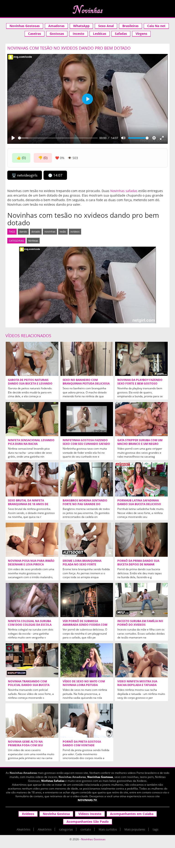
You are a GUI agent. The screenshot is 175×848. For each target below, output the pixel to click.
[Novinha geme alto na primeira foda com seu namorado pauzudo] (32, 721)
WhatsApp (81, 26)
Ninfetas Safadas (52, 781)
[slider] (58, 138)
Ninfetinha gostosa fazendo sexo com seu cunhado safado (86, 442)
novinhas (49, 231)
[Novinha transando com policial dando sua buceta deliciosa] (32, 660)
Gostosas (57, 33)
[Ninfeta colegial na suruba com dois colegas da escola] (32, 600)
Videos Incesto (89, 814)
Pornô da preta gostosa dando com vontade (82, 743)
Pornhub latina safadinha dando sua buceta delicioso (139, 502)
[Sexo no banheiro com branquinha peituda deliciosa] (86, 359)
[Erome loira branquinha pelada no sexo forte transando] (86, 540)
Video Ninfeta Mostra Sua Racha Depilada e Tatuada (137, 683)
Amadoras (56, 26)
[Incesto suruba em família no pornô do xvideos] (141, 600)
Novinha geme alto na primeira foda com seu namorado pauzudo (25, 745)
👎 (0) (42, 157)
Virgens (141, 33)
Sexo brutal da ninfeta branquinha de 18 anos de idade (28, 504)
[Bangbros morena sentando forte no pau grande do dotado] (86, 479)
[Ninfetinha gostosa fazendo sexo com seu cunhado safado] (86, 419)
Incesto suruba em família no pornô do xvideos (140, 623)
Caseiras (34, 33)
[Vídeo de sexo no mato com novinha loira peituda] (86, 660)
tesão (63, 231)
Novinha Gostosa (56, 814)
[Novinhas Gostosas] (87, 9)
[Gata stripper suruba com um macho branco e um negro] (141, 419)
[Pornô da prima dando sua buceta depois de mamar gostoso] (141, 540)
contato (85, 829)
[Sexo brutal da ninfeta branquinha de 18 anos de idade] (32, 479)
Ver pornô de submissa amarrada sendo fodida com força (85, 624)
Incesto (78, 33)
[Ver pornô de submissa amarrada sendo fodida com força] (86, 600)
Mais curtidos (108, 829)
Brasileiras (130, 26)
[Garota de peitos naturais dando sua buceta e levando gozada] (32, 359)
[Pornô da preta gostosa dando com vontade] (86, 721)
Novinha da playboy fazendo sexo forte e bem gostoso (139, 381)
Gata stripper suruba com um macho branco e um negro (139, 442)
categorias (66, 829)
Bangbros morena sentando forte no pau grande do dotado (85, 504)
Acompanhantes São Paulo (88, 821)
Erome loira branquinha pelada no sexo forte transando (82, 564)
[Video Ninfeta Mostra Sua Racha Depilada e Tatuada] (141, 660)
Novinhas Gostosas (25, 26)
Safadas (121, 33)
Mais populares (134, 829)
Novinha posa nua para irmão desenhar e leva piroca (31, 562)
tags (155, 829)
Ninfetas (33, 240)
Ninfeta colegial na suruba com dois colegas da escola (29, 623)
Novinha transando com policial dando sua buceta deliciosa (28, 685)
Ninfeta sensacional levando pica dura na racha (31, 442)
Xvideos (28, 814)
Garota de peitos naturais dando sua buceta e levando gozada (30, 383)
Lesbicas (99, 33)
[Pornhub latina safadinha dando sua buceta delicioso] (141, 479)
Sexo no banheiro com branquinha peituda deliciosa (86, 381)
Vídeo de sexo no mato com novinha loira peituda (84, 683)
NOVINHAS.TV (87, 800)
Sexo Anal (106, 26)
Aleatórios (23, 829)
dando (23, 231)
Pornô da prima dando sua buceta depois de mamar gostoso (138, 564)
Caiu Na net (156, 26)
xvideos (75, 231)
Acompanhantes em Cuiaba (131, 814)
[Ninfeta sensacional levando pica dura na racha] (32, 419)
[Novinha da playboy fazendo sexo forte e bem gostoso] (141, 359)
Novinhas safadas (123, 191)
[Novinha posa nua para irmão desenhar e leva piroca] (32, 540)
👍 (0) (21, 157)
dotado (35, 231)
